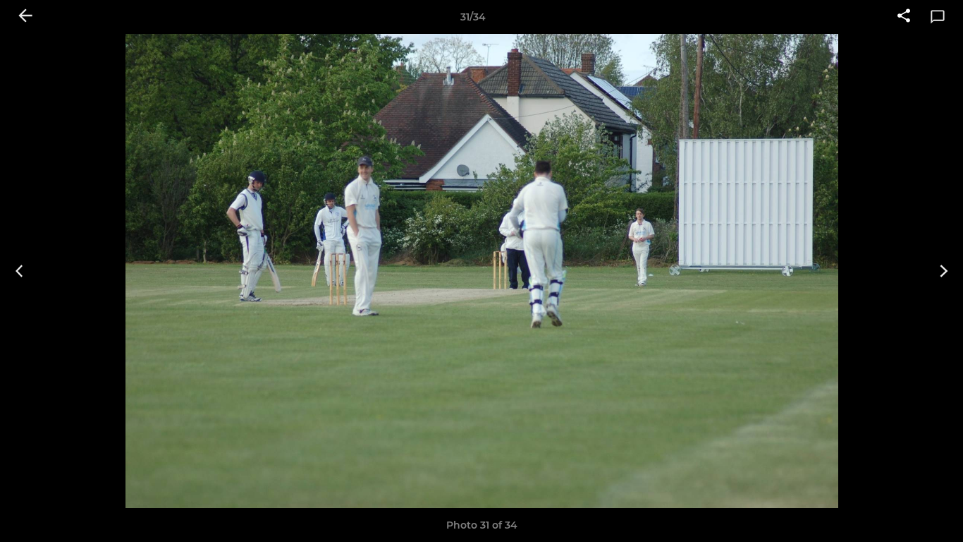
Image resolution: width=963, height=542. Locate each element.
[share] (903, 17)
